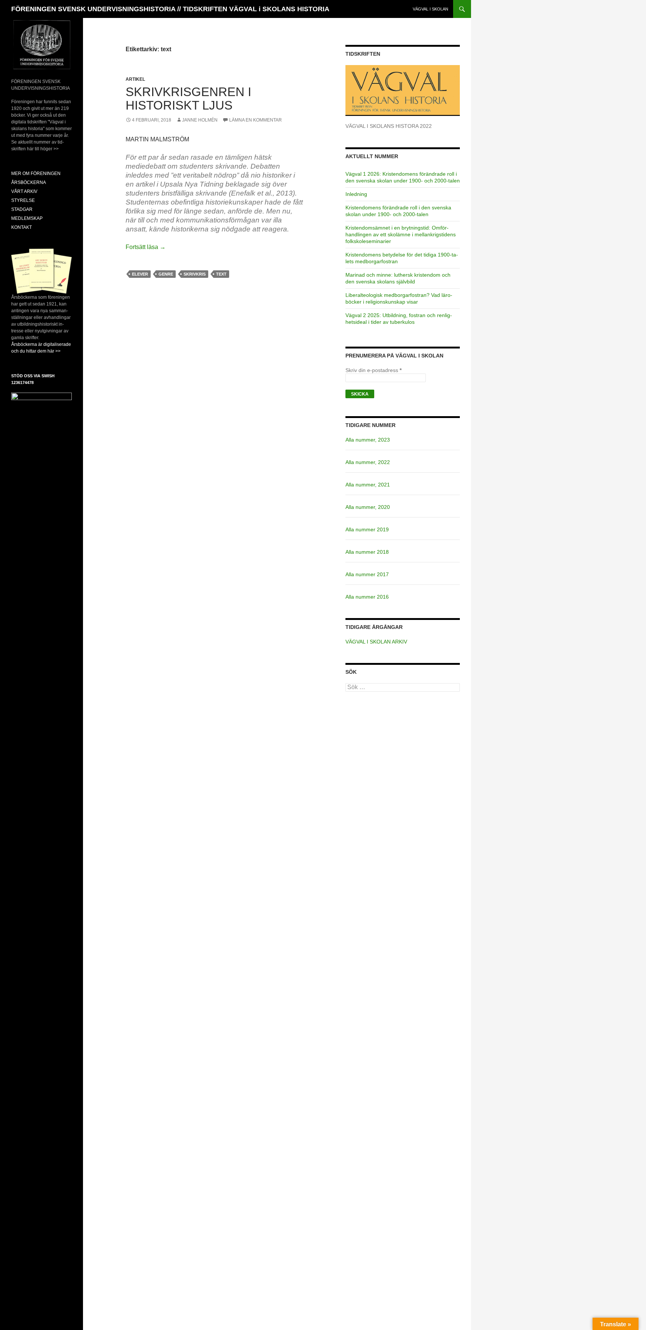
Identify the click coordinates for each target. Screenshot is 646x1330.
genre (166, 274)
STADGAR (22, 209)
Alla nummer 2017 (367, 574)
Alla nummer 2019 (367, 529)
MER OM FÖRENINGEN (36, 173)
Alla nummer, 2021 (367, 485)
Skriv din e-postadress (373, 370)
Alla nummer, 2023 (367, 440)
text (221, 274)
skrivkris (195, 274)
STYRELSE (23, 200)
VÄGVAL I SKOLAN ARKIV (376, 642)
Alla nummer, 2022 (367, 462)
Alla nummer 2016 (367, 597)
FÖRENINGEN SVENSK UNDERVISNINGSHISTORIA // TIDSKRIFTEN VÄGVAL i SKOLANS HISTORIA (170, 9)
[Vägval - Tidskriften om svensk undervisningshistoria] (402, 90)
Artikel (135, 79)
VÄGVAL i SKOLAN (430, 9)
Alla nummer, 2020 (367, 507)
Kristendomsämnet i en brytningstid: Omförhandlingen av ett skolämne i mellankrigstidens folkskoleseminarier (400, 234)
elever (140, 274)
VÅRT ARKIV (24, 191)
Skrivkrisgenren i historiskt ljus (188, 98)
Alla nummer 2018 (367, 552)
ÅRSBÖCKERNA (28, 182)
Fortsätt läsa (146, 247)
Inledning (356, 194)
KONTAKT (21, 227)
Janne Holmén (200, 120)
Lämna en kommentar (255, 120)
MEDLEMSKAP (27, 218)
